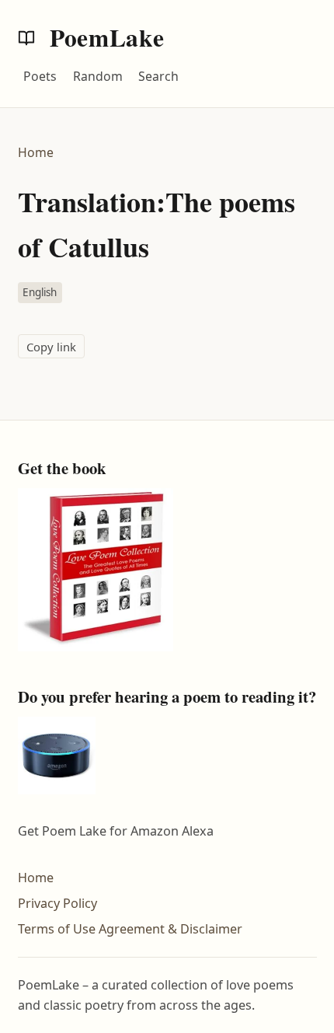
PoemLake (104, 37)
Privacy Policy (57, 903)
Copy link (51, 346)
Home (36, 152)
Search (158, 76)
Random (98, 76)
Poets (40, 76)
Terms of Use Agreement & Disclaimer (130, 928)
